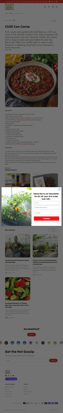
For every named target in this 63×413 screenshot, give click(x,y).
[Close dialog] (59, 189)
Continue (46, 218)
